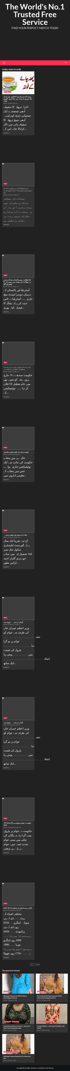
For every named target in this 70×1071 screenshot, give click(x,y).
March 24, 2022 (13, 286)
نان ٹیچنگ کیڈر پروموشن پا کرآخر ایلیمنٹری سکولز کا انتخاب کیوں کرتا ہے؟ (18, 190)
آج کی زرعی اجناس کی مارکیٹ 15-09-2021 (18, 908)
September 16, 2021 (14, 827)
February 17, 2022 (14, 624)
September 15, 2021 (14, 910)
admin (6, 103)
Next (38, 964)
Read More (6, 133)
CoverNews (41, 1068)
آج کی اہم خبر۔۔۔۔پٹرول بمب (13, 622)
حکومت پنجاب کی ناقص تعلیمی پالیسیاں (16, 452)
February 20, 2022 (14, 454)
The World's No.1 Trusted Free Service (35, 14)
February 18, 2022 (14, 537)
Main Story (6, 1051)
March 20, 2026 (13, 1030)
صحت (9, 92)
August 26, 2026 (13, 1000)
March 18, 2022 (13, 371)
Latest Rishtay (7, 991)
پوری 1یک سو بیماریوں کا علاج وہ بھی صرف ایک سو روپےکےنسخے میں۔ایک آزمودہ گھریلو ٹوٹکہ (18, 99)
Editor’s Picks (15, 1021)
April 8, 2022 (12, 103)
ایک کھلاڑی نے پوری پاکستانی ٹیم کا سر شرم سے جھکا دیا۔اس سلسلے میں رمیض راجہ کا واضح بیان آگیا (17, 282)
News (5, 92)
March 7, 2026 (13, 1060)
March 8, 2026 (46, 1030)
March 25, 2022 (13, 195)
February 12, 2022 (14, 725)
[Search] (66, 62)
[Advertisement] (35, 46)
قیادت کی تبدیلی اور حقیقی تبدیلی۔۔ (15, 535)
